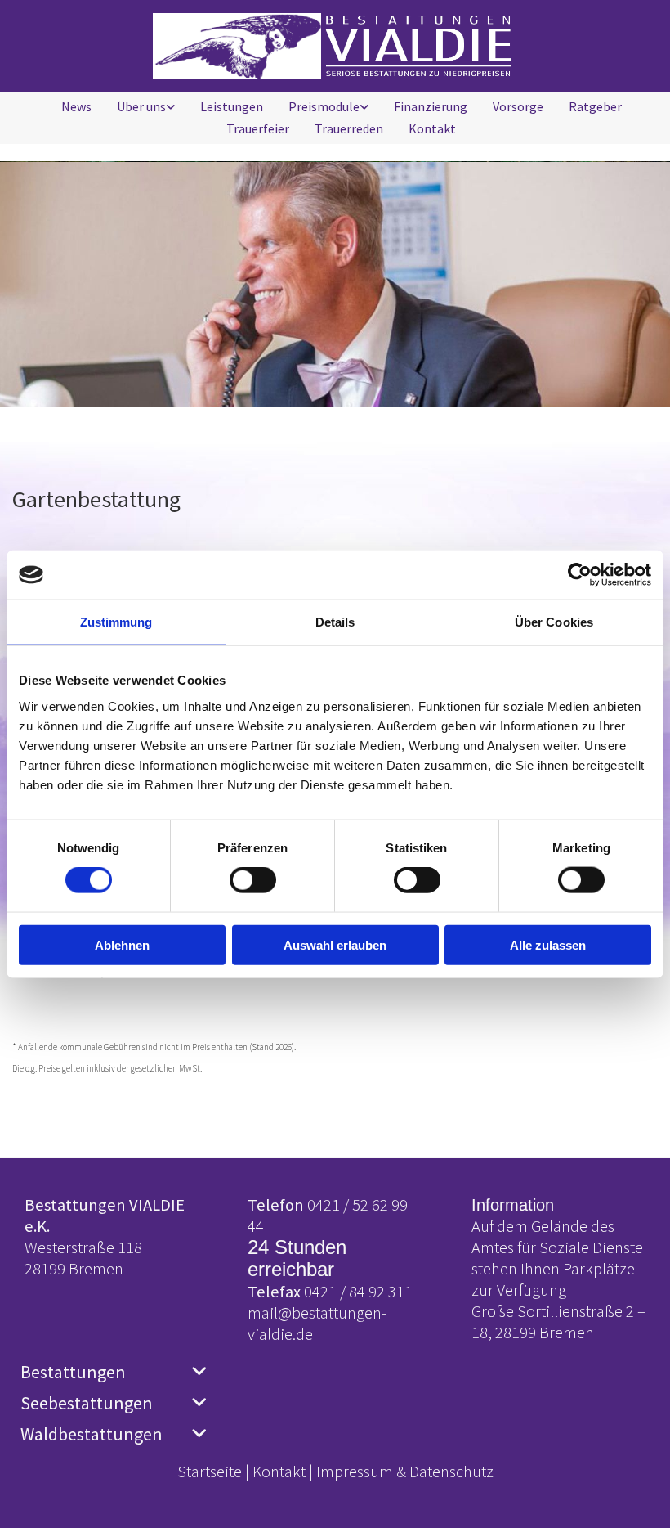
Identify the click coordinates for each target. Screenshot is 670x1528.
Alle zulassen (548, 944)
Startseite (209, 1471)
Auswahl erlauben (335, 944)
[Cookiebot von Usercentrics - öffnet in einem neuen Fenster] (579, 575)
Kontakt (432, 128)
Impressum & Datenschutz (405, 1471)
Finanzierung (430, 106)
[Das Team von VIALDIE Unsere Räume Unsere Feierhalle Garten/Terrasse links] (171, 107)
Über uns (141, 106)
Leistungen (231, 106)
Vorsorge (518, 106)
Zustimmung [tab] (116, 622)
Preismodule (324, 106)
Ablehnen (122, 944)
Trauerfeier (257, 128)
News (76, 106)
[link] (139, 107)
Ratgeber (595, 106)
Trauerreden (349, 128)
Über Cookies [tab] (554, 622)
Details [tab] (335, 622)
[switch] (253, 880)
